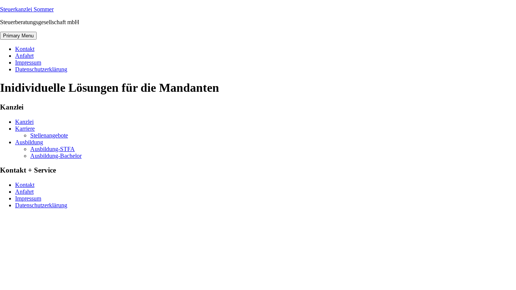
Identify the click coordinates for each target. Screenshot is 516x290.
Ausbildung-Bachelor (56, 156)
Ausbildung (29, 142)
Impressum (28, 62)
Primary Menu (18, 36)
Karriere (25, 128)
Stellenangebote (49, 135)
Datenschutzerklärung (41, 69)
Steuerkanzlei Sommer (27, 9)
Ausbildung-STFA (52, 149)
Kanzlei (24, 122)
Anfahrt (24, 55)
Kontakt (24, 49)
